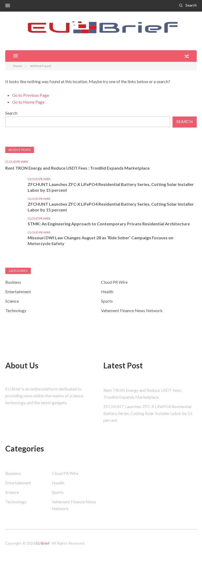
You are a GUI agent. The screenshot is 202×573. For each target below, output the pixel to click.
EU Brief (42, 543)
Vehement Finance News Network (132, 310)
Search (191, 5)
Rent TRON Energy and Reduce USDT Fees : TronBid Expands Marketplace (77, 167)
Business (13, 282)
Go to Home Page (28, 101)
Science (12, 300)
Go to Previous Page (30, 95)
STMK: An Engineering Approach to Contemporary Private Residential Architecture (109, 223)
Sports (107, 300)
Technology (15, 310)
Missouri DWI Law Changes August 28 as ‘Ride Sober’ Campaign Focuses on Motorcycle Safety (100, 240)
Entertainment (18, 291)
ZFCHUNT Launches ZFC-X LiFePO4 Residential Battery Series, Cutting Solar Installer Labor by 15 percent (111, 187)
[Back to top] (187, 558)
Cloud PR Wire (16, 162)
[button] (7, 6)
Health (107, 291)
